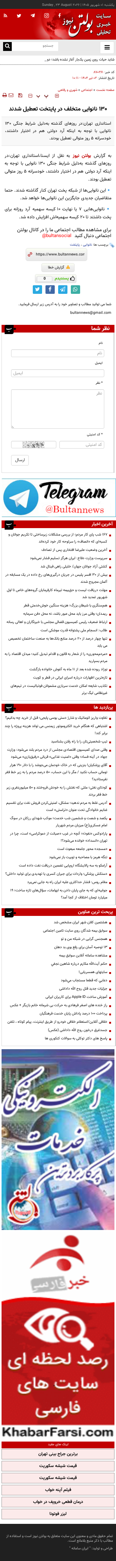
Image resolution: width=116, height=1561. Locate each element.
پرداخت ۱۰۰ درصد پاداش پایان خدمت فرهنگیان (73, 1013)
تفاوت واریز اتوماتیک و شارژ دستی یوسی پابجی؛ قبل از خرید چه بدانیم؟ (56, 718)
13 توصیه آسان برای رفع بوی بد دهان (80, 947)
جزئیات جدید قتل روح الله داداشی (83, 988)
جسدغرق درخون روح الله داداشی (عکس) (77, 1030)
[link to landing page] (85, 24)
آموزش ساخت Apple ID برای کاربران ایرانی (76, 997)
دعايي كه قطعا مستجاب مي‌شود (84, 980)
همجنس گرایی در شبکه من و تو (84, 939)
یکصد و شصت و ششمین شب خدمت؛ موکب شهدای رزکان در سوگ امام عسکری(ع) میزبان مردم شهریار (58, 822)
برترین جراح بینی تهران (58, 1454)
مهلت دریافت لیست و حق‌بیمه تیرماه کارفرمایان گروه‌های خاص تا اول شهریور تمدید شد (57, 593)
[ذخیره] (20, 95)
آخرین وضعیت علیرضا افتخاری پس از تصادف (74, 550)
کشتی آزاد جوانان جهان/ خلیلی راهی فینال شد (74, 566)
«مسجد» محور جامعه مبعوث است (82, 849)
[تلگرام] (59, 497)
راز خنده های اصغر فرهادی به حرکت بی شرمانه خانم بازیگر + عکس (58, 1005)
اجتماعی (86, 90)
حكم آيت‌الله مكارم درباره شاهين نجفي (79, 964)
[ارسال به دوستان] (10, 95)
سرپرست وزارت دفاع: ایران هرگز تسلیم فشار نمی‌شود (68, 558)
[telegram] (33, 15)
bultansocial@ (56, 235)
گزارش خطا (56, 267)
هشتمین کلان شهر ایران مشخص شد (80, 922)
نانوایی (87, 244)
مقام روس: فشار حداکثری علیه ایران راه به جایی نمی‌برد (67, 882)
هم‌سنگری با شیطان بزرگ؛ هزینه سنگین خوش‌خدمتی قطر (65, 605)
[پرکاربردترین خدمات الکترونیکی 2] (58, 1139)
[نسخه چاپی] (4, 95)
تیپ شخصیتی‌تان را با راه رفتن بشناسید (79, 741)
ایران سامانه (79, 1548)
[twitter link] (37, 289)
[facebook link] (50, 289)
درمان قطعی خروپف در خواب (58, 1502)
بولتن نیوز (82, 155)
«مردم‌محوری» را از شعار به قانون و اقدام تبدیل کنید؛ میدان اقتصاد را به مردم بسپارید (56, 657)
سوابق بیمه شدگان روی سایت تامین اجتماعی (75, 930)
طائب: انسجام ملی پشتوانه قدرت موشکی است (74, 630)
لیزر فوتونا (58, 1514)
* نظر (99, 383)
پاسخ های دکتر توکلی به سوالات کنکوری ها (76, 1038)
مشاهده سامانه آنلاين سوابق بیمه (83, 955)
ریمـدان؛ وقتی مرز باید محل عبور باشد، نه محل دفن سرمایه (65, 614)
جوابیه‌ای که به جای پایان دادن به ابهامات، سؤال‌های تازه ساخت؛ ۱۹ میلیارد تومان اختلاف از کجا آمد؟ (58, 894)
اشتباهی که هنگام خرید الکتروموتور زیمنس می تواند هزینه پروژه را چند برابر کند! (56, 729)
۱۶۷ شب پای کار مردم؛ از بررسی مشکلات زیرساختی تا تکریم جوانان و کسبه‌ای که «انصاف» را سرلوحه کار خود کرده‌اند (57, 538)
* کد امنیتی (95, 434)
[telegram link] (62, 289)
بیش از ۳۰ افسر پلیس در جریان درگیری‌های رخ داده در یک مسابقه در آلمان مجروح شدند (56, 578)
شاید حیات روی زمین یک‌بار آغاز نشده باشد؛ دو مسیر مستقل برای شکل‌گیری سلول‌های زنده (59, 63)
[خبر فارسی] (58, 1335)
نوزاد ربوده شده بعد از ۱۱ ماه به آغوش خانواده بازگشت (68, 669)
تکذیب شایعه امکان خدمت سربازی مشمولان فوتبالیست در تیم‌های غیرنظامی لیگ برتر (59, 689)
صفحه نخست (105, 90)
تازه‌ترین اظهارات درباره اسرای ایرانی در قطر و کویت (70, 677)
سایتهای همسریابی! (93, 972)
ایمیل (99, 363)
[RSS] (6, 16)
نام (101, 343)
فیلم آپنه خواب (58, 1490)
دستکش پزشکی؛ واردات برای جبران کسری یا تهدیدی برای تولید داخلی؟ (56, 874)
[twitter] (19, 16)
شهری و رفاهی (67, 90)
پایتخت (75, 244)
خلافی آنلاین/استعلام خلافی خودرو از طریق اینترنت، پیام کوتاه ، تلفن (57, 1022)
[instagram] (46, 16)
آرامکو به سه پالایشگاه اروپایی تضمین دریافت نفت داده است (63, 865)
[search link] (7, 46)
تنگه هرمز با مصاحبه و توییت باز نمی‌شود (78, 857)
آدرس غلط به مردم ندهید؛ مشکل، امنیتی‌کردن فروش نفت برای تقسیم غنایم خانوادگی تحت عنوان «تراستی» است (56, 806)
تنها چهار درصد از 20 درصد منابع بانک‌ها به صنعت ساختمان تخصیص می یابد (57, 642)
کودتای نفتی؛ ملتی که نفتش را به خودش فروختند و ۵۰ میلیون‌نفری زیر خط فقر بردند (56, 791)
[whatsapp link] (75, 289)
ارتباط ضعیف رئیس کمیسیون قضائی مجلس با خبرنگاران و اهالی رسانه (56, 622)
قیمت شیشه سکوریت (58, 1466)
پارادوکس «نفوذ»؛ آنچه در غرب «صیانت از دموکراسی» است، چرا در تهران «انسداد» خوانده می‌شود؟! (58, 837)
